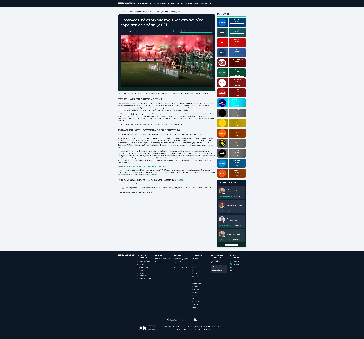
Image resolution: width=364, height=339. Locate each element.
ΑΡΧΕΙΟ (231, 268)
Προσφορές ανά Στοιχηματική (216, 262)
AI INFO (231, 271)
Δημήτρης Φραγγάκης (180, 262)
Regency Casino (197, 283)
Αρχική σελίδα (122, 12)
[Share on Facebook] (173, 31)
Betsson (195, 292)
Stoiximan (164, 124)
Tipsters (196, 3)
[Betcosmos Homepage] (126, 3)
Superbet (195, 265)
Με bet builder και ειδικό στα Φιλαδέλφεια (235, 220)
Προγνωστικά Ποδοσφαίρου (141, 274)
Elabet (194, 268)
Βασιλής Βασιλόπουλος (181, 268)
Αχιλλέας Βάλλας (179, 265)
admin (122, 31)
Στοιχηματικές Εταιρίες (175, 3)
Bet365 (194, 274)
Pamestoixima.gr (197, 271)
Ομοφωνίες (140, 264)
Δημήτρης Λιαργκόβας (181, 259)
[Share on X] (177, 31)
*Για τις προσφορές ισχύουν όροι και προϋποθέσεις (218, 269)
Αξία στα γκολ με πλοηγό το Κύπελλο (235, 191)
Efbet (194, 295)
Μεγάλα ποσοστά (142, 267)
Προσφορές (188, 3)
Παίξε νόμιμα (237, 25)
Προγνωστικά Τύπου (143, 261)
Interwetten (196, 289)
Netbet (194, 307)
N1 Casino (195, 286)
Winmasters (196, 277)
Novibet (194, 262)
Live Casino (204, 3)
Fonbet (194, 280)
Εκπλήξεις (140, 270)
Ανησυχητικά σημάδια (234, 234)
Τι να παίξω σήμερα (142, 3)
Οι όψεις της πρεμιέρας (234, 205)
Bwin (193, 298)
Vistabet (195, 304)
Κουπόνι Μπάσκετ (160, 262)
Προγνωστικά (154, 3)
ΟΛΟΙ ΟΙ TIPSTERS (231, 245)
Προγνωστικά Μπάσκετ (144, 278)
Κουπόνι (163, 3)
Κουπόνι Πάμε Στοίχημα (162, 259)
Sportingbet (196, 301)
